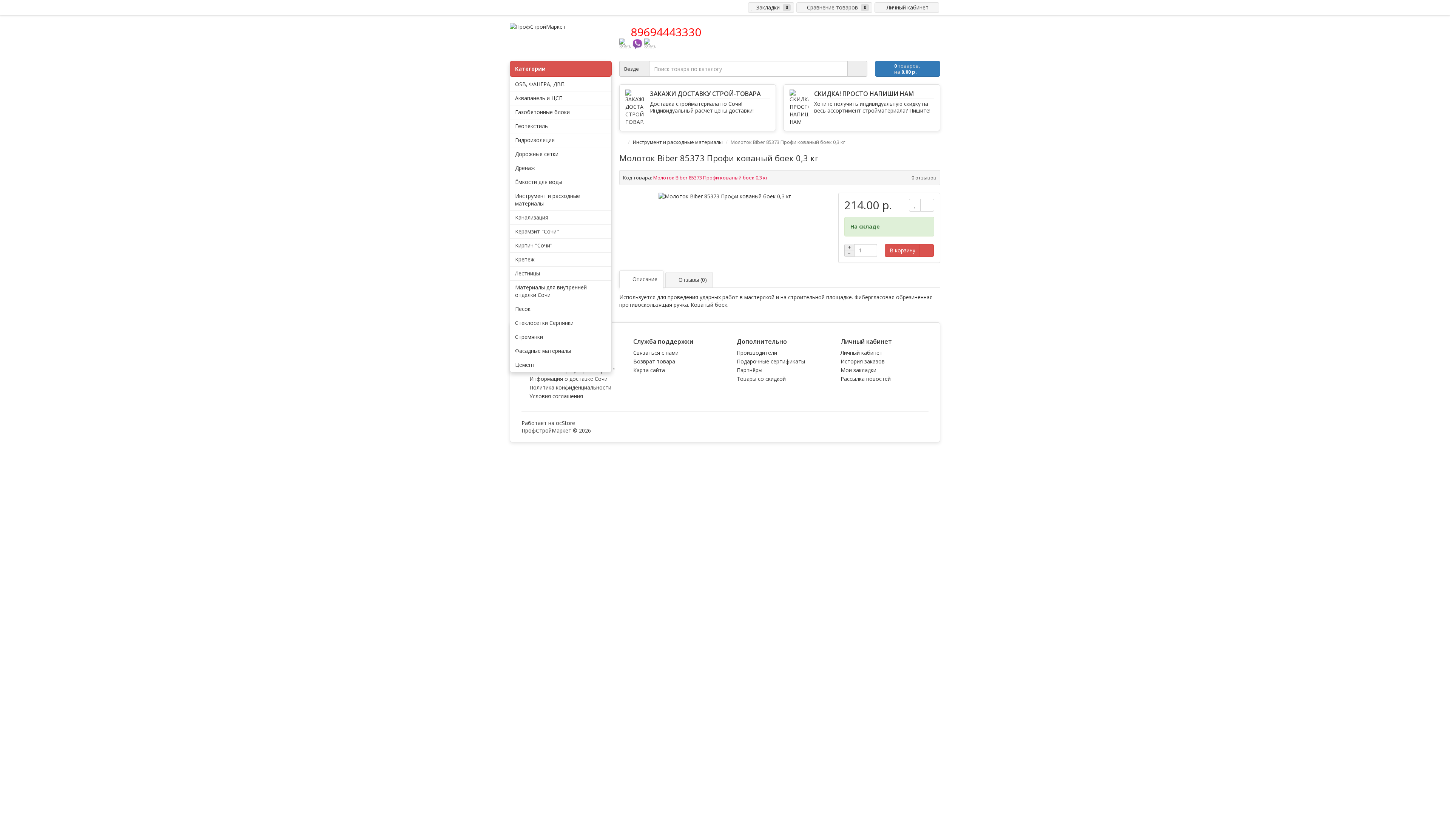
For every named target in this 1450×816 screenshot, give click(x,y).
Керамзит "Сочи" (537, 231)
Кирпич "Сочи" (533, 245)
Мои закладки (858, 370)
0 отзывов (924, 177)
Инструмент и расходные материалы (678, 142)
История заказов (863, 361)
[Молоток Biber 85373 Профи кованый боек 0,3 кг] (725, 196)
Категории (530, 68)
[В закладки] (915, 205)
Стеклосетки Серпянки (544, 322)
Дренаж (525, 168)
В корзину (902, 250)
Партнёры (749, 370)
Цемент (525, 364)
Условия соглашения (556, 396)
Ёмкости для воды (538, 181)
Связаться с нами (656, 352)
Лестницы (527, 273)
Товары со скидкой (761, 378)
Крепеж (525, 259)
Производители (757, 352)
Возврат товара (654, 361)
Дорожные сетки (536, 154)
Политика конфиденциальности (570, 387)
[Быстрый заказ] (926, 250)
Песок (523, 308)
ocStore (565, 423)
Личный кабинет (861, 352)
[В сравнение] (927, 205)
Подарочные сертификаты (771, 361)
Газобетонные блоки (542, 112)
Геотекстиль (531, 126)
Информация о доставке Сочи (568, 378)
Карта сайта (649, 370)
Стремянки (529, 336)
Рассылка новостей (866, 378)
